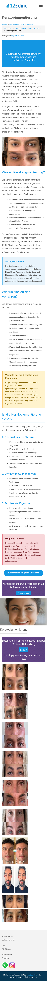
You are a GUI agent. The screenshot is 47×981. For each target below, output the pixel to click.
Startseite (4, 24)
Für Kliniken (6, 949)
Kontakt (23, 650)
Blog (3, 945)
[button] (41, 5)
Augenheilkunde (14, 24)
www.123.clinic (31, 975)
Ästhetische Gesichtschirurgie (27, 28)
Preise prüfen (23, 593)
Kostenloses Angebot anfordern (23, 573)
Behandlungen (7, 954)
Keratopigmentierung (27, 24)
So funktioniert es (8, 940)
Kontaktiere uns (7, 936)
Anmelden (5, 958)
